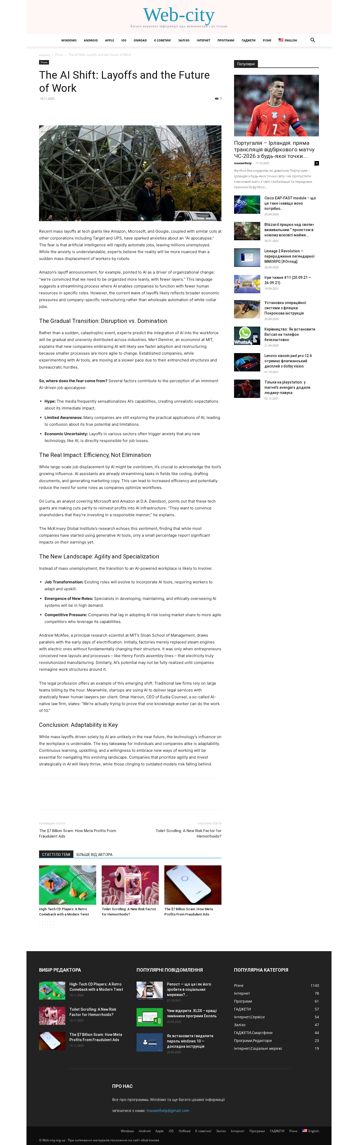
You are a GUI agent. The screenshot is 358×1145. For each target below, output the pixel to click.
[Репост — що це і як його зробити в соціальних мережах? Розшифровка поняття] (150, 991)
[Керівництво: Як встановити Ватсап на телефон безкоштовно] (247, 336)
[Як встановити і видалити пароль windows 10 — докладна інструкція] (150, 1042)
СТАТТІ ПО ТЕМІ (56, 855)
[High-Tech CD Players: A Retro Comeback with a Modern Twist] (67, 885)
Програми (226, 40)
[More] (92, 110)
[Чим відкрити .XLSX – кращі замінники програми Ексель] (150, 1017)
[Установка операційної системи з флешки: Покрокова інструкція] (247, 309)
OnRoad (140, 40)
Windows (69, 40)
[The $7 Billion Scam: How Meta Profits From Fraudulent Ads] (192, 885)
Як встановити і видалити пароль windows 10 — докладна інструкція (190, 1041)
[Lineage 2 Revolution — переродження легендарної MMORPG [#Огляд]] (247, 257)
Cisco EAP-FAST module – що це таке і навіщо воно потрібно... (290, 203)
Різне (267, 40)
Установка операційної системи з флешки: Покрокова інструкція (285, 308)
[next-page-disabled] (50, 925)
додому (44, 54)
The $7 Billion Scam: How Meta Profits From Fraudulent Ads (77, 833)
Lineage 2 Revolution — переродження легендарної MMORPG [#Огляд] (289, 256)
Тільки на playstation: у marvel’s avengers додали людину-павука (287, 387)
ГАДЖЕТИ (249, 40)
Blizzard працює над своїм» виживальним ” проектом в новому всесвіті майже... (289, 229)
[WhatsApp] (80, 110)
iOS (123, 40)
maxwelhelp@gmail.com (168, 1110)
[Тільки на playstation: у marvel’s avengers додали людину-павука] (247, 389)
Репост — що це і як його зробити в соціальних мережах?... (189, 989)
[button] (312, 40)
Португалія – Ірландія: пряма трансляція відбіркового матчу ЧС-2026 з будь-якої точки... (274, 149)
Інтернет (203, 40)
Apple (109, 40)
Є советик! (162, 40)
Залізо (183, 40)
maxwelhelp (243, 163)
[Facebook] (44, 110)
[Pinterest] (68, 110)
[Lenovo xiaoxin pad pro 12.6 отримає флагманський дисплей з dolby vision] (247, 362)
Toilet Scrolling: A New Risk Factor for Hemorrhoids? (188, 833)
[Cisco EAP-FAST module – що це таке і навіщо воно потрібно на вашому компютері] (247, 204)
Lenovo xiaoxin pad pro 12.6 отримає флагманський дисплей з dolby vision (288, 361)
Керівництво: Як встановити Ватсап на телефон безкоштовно (289, 334)
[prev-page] (42, 925)
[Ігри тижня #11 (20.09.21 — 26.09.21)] (247, 284)
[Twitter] (56, 110)
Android (91, 40)
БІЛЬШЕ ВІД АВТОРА (94, 855)
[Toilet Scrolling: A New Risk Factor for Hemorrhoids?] (130, 885)
